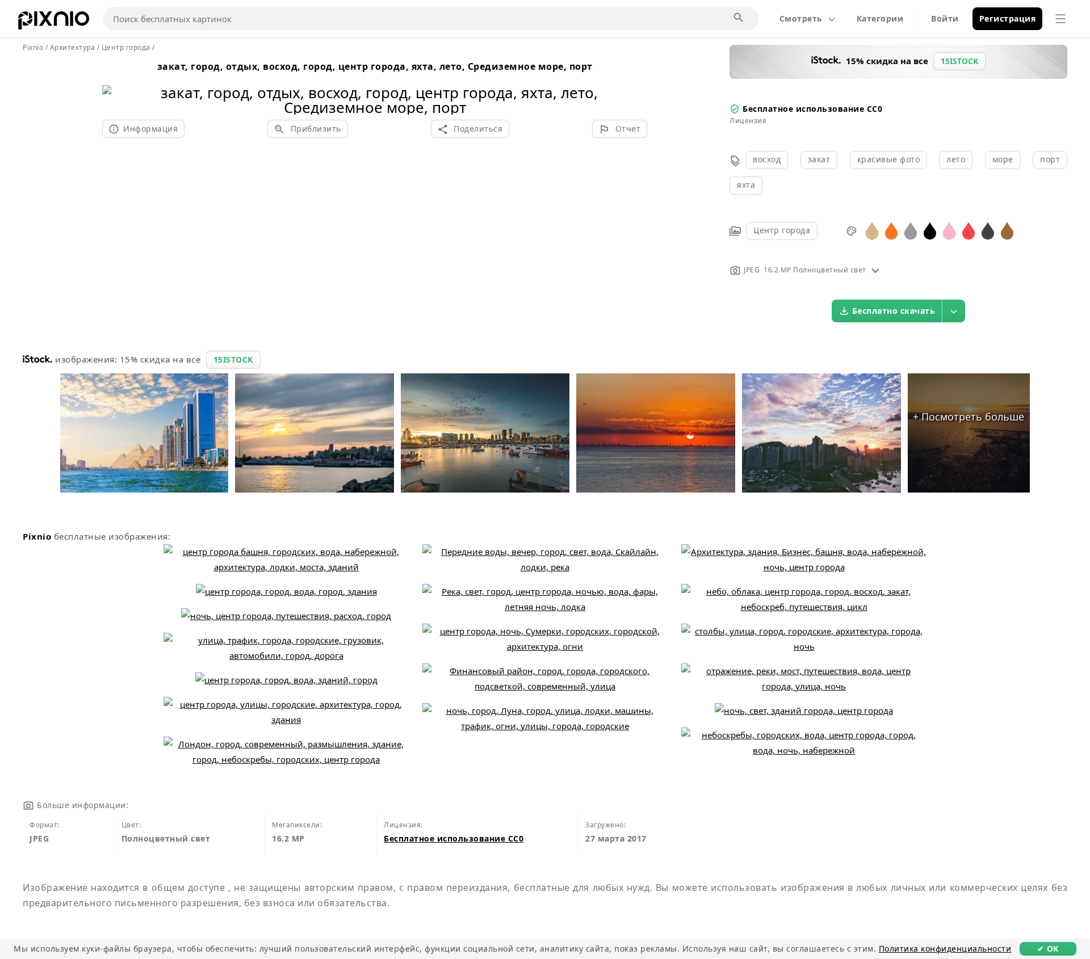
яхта (746, 184)
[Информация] (875, 270)
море (1002, 159)
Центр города (781, 230)
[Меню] (1060, 18)
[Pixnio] (53, 22)
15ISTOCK (233, 359)
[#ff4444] (968, 230)
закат (819, 159)
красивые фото (888, 159)
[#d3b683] (872, 230)
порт (1050, 159)
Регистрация (1007, 18)
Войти (945, 18)
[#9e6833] (1007, 230)
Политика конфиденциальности (945, 948)
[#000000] (930, 230)
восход (767, 159)
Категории (880, 18)
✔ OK (1048, 948)
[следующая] (634, 85)
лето (955, 159)
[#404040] (987, 230)
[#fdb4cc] (949, 230)
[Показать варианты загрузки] (953, 311)
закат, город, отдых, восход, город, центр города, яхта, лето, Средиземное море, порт (375, 66)
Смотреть (801, 18)
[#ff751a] (891, 230)
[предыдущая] (115, 85)
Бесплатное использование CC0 (812, 108)
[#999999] (910, 230)
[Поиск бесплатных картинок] (739, 18)
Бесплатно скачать (894, 310)
